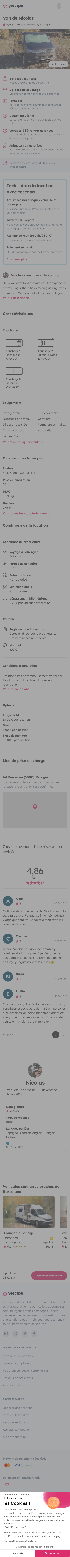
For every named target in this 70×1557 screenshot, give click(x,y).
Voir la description (16, 298)
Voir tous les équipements (21, 442)
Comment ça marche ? (18, 1356)
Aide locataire (12, 1385)
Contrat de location (16, 1415)
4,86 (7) (10, 24)
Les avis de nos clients (18, 1378)
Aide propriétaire (14, 1437)
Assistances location (17, 1429)
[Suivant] (50, 1212)
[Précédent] (7, 1212)
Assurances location (16, 1422)
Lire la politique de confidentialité (20, 1541)
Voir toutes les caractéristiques (25, 513)
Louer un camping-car (17, 1363)
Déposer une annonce (17, 1408)
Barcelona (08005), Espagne (34, 24)
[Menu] (62, 6)
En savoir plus (17, 259)
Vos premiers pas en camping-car (25, 1370)
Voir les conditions (16, 689)
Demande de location (49, 1275)
